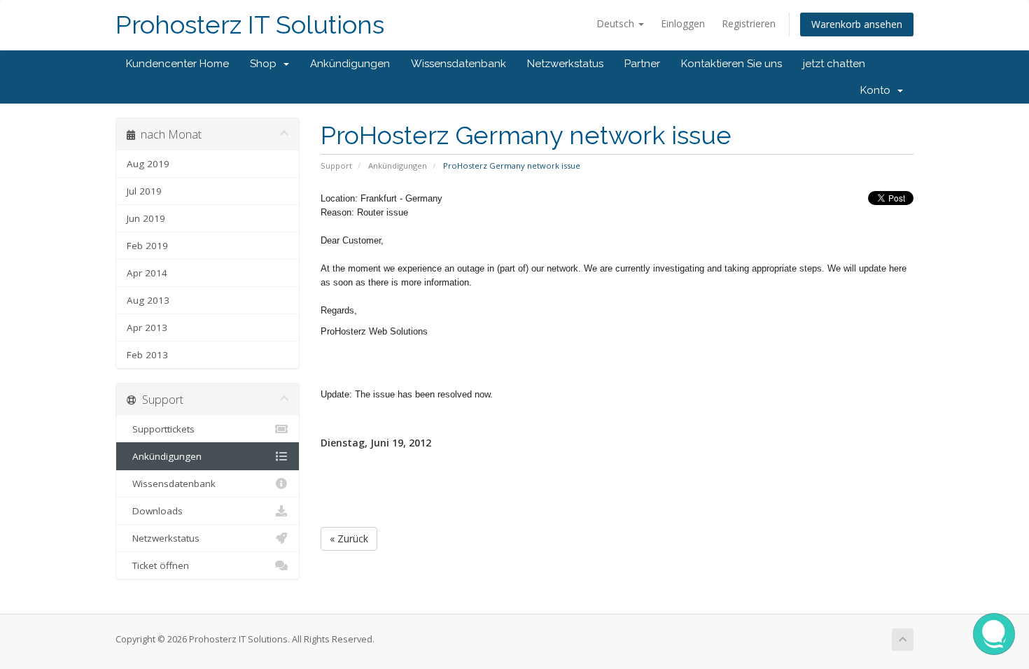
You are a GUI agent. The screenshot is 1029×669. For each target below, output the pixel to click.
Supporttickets (161, 429)
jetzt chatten (834, 63)
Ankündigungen (350, 63)
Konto (878, 90)
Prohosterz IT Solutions (249, 25)
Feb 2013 (147, 354)
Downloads (155, 511)
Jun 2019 (146, 218)
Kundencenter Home (177, 63)
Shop (266, 63)
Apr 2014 (147, 273)
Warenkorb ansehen (856, 24)
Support (336, 165)
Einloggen (683, 23)
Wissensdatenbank (458, 63)
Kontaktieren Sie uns (731, 63)
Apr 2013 (147, 327)
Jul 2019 (144, 191)
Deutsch (616, 23)
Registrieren (749, 23)
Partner (642, 63)
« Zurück (349, 538)
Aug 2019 (148, 163)
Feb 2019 (147, 245)
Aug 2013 (148, 300)
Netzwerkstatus (565, 63)
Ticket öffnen (158, 565)
